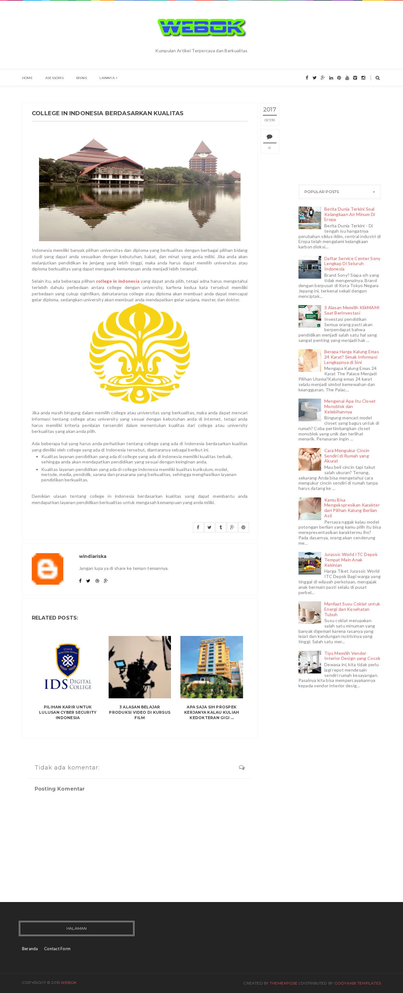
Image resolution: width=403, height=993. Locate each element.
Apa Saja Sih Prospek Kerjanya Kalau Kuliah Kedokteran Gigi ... (211, 712)
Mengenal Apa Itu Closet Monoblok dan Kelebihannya (350, 406)
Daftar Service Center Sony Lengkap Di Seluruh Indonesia (352, 264)
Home (27, 78)
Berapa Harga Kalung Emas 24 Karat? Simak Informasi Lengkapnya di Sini (351, 357)
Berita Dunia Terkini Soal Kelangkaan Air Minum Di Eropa (349, 214)
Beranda (30, 948)
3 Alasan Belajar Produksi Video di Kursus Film (139, 712)
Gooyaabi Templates (357, 983)
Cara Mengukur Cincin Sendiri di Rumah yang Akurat (347, 456)
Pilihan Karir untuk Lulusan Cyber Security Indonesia (67, 712)
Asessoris (54, 78)
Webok (69, 982)
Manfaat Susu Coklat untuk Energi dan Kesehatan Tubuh (352, 609)
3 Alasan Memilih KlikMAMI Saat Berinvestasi (352, 310)
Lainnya (106, 78)
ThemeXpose (284, 983)
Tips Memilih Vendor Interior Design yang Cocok (352, 655)
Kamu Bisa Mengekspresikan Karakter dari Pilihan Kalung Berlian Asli (352, 507)
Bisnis (81, 78)
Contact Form (57, 948)
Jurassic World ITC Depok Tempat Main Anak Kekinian (350, 560)
